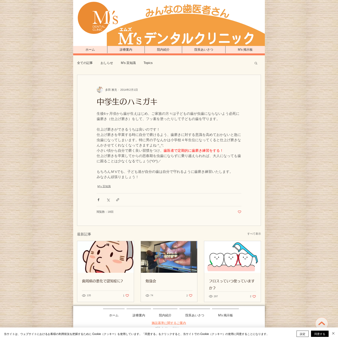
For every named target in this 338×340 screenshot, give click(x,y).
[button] (256, 63)
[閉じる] (333, 334)
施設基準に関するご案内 (169, 323)
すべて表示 (254, 233)
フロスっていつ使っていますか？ (232, 284)
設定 (302, 334)
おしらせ (107, 63)
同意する (319, 334)
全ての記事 (85, 63)
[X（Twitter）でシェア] (108, 200)
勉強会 (151, 281)
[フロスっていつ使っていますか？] (232, 257)
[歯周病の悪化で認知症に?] (105, 257)
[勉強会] (169, 257)
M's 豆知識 (128, 63)
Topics (148, 63)
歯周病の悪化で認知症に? (102, 281)
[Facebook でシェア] (98, 200)
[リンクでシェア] (118, 200)
